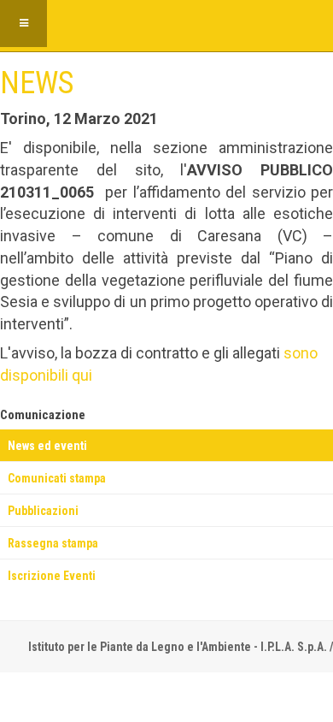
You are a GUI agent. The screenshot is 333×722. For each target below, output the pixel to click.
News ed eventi (47, 446)
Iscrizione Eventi (52, 576)
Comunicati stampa (57, 478)
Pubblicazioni (43, 511)
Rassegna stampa (53, 543)
